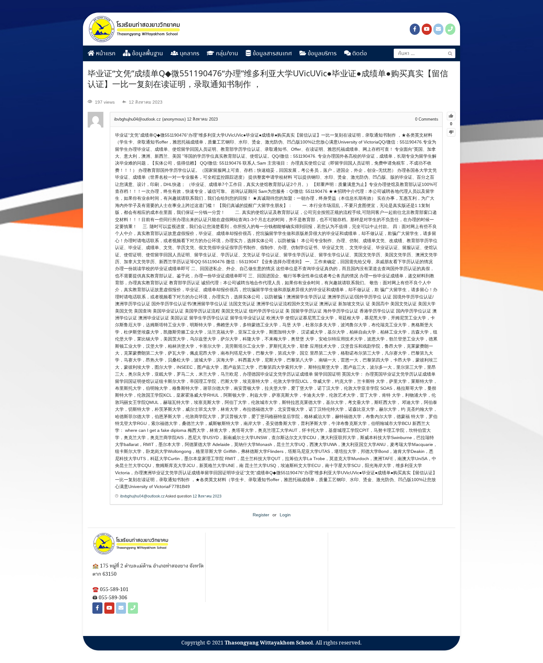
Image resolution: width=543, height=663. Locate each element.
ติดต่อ (359, 53)
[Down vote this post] (451, 132)
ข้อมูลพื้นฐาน (146, 53)
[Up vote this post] (451, 116)
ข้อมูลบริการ (321, 53)
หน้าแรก (104, 53)
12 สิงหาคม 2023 (207, 496)
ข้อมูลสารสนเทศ (271, 53)
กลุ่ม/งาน (226, 53)
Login (285, 514)
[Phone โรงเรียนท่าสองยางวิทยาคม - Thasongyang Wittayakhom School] (450, 29)
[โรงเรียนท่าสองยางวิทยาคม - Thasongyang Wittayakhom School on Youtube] (427, 29)
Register (261, 514)
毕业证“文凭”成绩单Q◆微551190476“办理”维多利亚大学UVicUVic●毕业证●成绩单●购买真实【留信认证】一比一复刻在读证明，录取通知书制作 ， (268, 79)
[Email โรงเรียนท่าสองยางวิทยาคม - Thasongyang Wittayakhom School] (438, 29)
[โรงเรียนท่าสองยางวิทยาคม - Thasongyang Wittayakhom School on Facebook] (415, 29)
